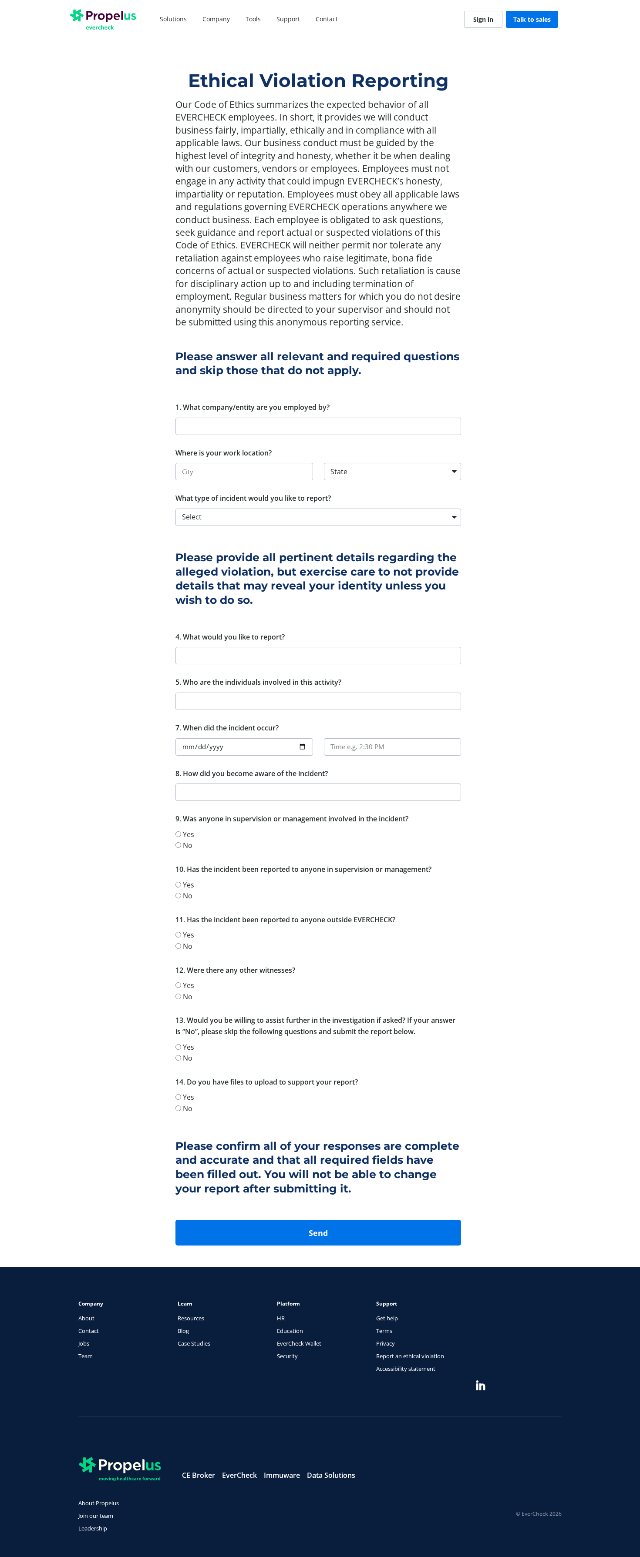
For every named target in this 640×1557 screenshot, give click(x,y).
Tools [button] (253, 19)
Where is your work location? (223, 453)
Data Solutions (331, 1475)
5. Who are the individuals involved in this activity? (258, 682)
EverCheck (239, 1475)
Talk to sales (532, 19)
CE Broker (198, 1475)
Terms (384, 1331)
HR (281, 1318)
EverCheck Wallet (299, 1343)
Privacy (385, 1343)
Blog (183, 1331)
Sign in (483, 19)
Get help (387, 1318)
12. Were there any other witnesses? (235, 970)
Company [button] (216, 19)
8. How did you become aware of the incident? (251, 773)
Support (288, 19)
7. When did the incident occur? (227, 728)
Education (290, 1331)
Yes (188, 834)
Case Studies (194, 1343)
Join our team (95, 1516)
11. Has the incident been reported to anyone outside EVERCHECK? (285, 919)
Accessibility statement (405, 1369)
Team (85, 1356)
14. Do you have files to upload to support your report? (266, 1082)
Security (287, 1356)
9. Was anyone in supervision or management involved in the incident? (291, 819)
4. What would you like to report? (230, 637)
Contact (327, 19)
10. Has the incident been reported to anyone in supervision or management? (303, 869)
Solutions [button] (173, 19)
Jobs (83, 1343)
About (86, 1318)
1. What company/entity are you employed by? (252, 407)
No (187, 845)
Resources (191, 1318)
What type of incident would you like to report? (253, 498)
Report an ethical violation (410, 1356)
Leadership (92, 1528)
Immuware (282, 1475)
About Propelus (98, 1503)
